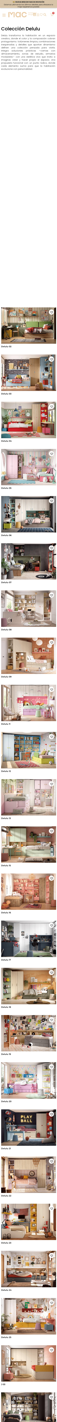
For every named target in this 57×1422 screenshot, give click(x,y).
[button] (51, 312)
